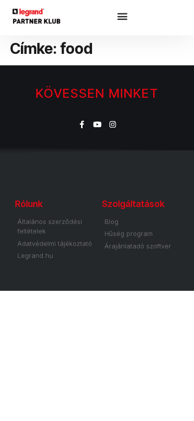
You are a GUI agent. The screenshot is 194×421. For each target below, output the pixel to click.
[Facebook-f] (82, 124)
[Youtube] (97, 124)
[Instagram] (112, 124)
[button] (124, 17)
